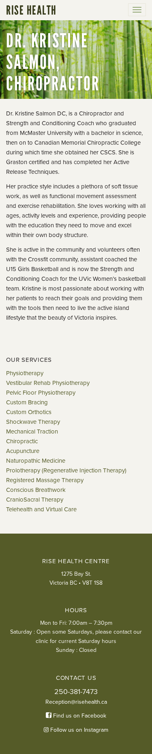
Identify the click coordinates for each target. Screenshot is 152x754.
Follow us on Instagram (78, 729)
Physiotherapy (24, 373)
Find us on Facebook (78, 715)
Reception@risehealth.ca (76, 701)
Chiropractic (22, 441)
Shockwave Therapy (33, 421)
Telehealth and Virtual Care (41, 509)
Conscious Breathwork (36, 489)
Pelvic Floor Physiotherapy (40, 392)
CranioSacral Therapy (34, 499)
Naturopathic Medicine (35, 460)
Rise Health (31, 10)
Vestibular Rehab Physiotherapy (48, 383)
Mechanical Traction (32, 431)
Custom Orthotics (28, 412)
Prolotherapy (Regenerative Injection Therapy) (66, 470)
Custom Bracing (27, 402)
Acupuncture (22, 451)
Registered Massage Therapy (44, 480)
